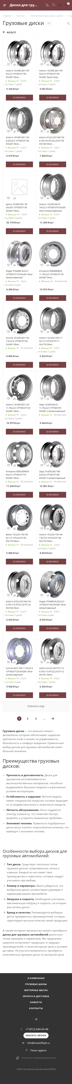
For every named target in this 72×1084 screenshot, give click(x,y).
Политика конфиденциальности (38, 1058)
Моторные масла (36, 990)
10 (52, 718)
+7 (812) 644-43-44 (36, 1029)
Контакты (36, 1008)
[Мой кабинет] (59, 5)
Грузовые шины (36, 984)
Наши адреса (38, 1050)
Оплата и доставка (36, 996)
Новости (36, 1002)
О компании (36, 978)
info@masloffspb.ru (38, 1043)
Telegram (36, 1019)
